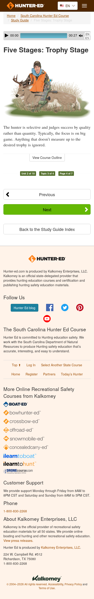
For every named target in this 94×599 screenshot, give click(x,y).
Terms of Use (47, 588)
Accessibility (55, 584)
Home (11, 15)
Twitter (64, 307)
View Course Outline (47, 157)
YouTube (47, 318)
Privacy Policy (73, 584)
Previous (47, 194)
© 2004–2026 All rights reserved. (27, 584)
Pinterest (80, 307)
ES (87, 38)
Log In (31, 365)
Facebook (49, 307)
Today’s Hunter (72, 374)
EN (87, 34)
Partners (49, 374)
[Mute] (81, 35)
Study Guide (20, 20)
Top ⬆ (16, 365)
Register (32, 374)
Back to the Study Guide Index (47, 229)
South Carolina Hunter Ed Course (45, 15)
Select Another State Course (61, 365)
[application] (47, 35)
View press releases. (18, 540)
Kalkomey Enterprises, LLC (60, 547)
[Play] (6, 35)
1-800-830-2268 (15, 511)
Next (47, 209)
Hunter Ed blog (24, 307)
